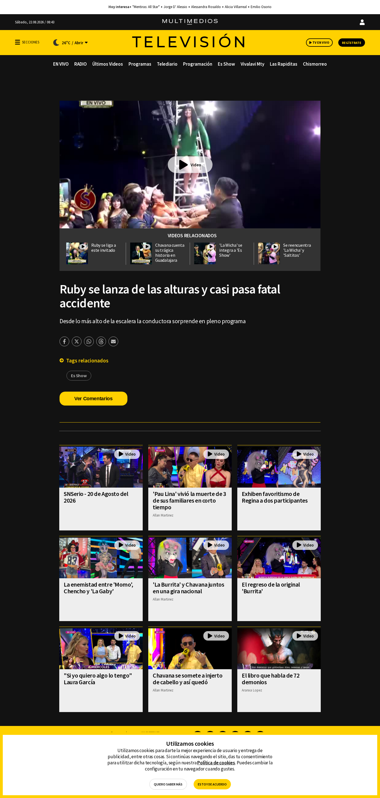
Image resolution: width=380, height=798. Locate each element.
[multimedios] (190, 22)
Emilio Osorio (261, 7)
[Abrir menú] (17, 42)
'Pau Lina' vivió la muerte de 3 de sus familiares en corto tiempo (189, 500)
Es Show (226, 64)
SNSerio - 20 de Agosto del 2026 (96, 497)
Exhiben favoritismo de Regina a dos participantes (275, 497)
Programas (140, 64)
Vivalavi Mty (252, 64)
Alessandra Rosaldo (206, 7)
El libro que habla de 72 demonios (270, 678)
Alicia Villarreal (236, 7)
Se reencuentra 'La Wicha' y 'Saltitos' (297, 250)
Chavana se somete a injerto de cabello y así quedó (187, 678)
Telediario (167, 64)
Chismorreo (315, 64)
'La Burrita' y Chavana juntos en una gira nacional (188, 587)
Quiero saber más (168, 784)
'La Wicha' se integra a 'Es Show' (230, 250)
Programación (197, 64)
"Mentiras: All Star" (146, 7)
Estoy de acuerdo (212, 784)
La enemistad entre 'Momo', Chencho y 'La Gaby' (98, 587)
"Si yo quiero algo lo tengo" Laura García (98, 678)
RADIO (80, 64)
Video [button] (196, 164)
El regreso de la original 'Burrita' (271, 587)
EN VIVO (61, 64)
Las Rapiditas (283, 64)
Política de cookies (216, 763)
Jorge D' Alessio (175, 7)
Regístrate (351, 43)
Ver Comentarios (93, 398)
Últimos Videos (107, 64)
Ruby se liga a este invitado (103, 247)
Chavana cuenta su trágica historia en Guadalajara (169, 252)
